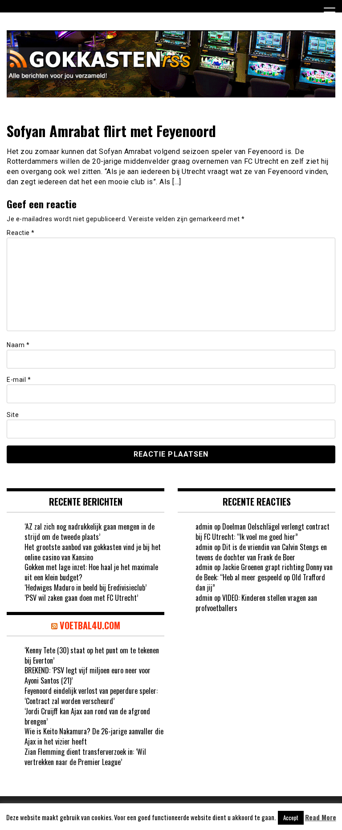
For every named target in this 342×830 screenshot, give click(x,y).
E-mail (19, 379)
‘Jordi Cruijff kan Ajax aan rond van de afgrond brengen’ (87, 716)
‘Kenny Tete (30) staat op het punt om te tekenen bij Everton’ (91, 655)
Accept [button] (290, 817)
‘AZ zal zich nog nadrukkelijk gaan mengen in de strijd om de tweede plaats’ (89, 531)
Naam (18, 344)
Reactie (21, 232)
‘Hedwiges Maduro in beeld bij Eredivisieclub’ (85, 587)
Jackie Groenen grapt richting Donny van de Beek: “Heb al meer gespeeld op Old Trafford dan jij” (264, 577)
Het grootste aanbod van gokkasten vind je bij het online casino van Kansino (92, 552)
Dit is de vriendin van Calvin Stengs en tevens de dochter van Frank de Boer (261, 552)
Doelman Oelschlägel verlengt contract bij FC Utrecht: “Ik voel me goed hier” (262, 531)
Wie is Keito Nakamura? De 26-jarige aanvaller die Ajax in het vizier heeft (93, 736)
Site (13, 414)
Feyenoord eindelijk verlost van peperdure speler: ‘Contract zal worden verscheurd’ (91, 695)
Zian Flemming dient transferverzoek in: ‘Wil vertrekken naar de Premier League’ (85, 756)
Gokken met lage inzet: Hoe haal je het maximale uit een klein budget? (91, 572)
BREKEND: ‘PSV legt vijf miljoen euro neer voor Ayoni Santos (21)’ (87, 675)
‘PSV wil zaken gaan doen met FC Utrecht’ (81, 597)
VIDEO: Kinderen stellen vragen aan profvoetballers (256, 602)
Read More (320, 817)
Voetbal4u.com (90, 625)
